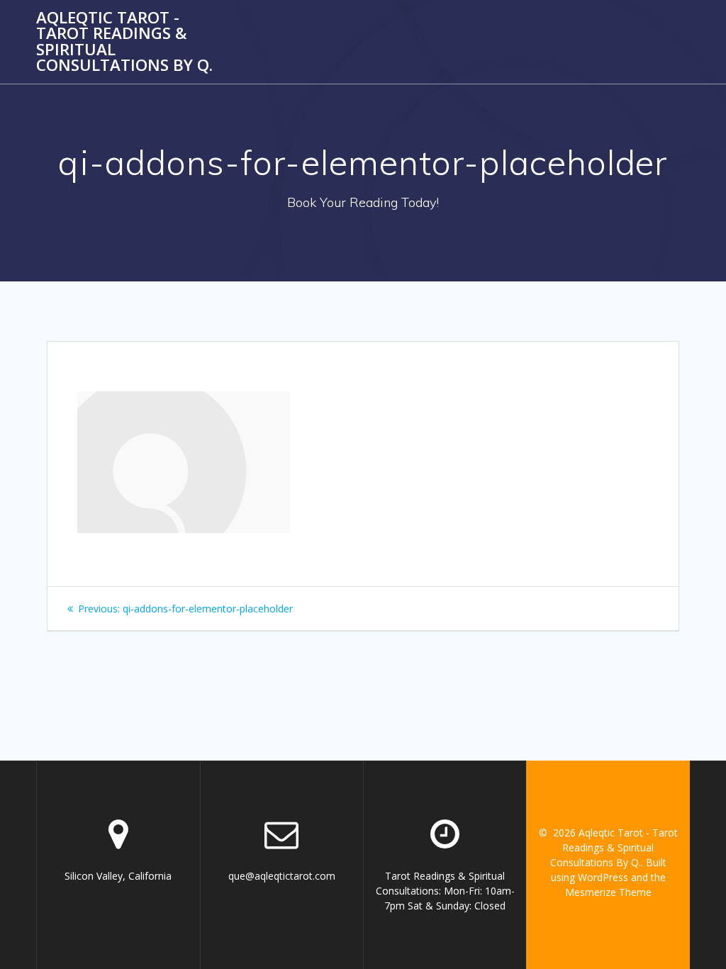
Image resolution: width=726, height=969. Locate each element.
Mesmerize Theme (608, 892)
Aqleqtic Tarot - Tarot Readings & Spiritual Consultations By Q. (124, 42)
